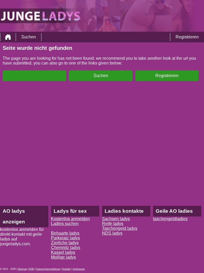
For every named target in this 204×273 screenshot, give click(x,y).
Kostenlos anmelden (70, 218)
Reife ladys (112, 223)
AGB (31, 269)
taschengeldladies (170, 218)
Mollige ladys (63, 257)
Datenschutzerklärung (48, 269)
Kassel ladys (63, 252)
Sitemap (22, 269)
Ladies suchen (65, 223)
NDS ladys (112, 233)
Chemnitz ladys (65, 247)
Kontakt (66, 269)
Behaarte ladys (65, 233)
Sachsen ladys (116, 218)
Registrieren (187, 37)
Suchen (28, 37)
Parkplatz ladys (65, 238)
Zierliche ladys (65, 242)
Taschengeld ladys (119, 228)
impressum (79, 269)
